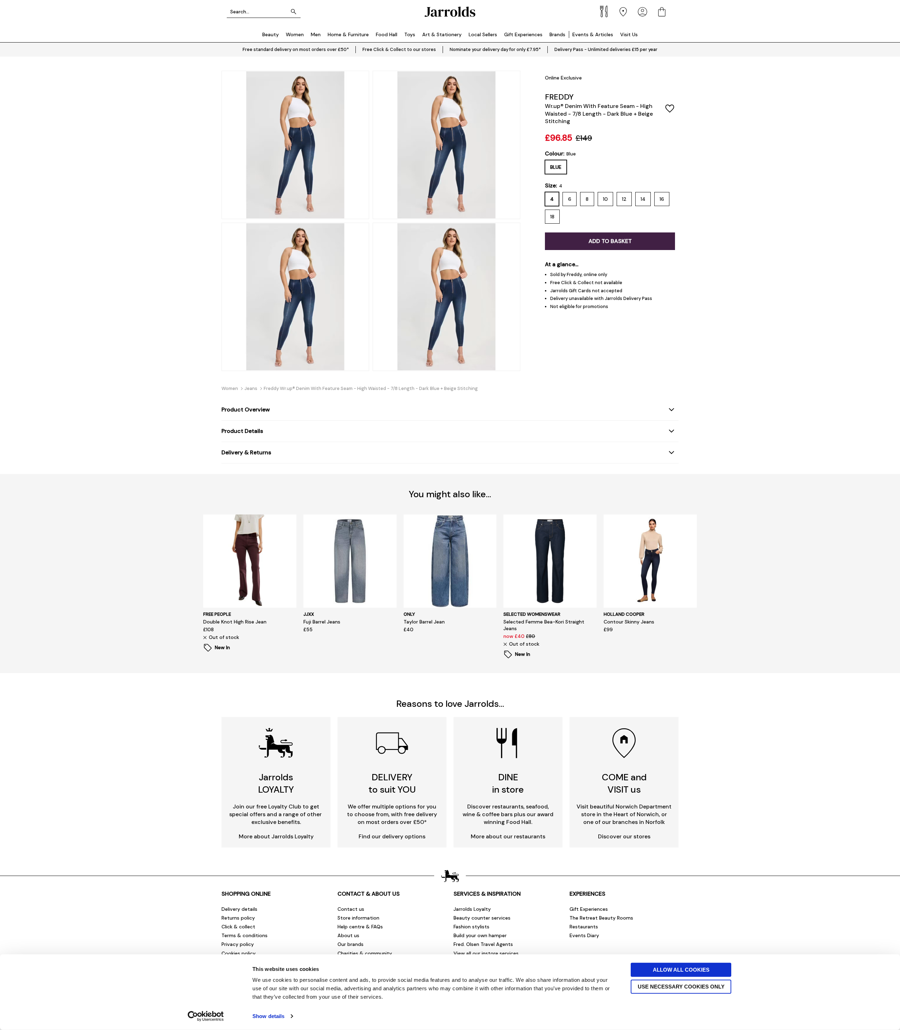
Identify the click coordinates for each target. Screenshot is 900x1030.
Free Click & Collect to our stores (399, 49)
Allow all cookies (681, 970)
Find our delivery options (392, 836)
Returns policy (238, 918)
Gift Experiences (523, 34)
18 (552, 216)
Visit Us (629, 34)
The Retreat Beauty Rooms (601, 918)
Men (316, 34)
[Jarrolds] (450, 12)
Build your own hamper (480, 935)
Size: (553, 185)
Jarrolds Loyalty (472, 909)
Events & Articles (592, 34)
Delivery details (239, 909)
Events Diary (584, 935)
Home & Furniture (348, 34)
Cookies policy (238, 953)
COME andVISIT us (624, 783)
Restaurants (584, 926)
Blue (555, 167)
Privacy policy (237, 944)
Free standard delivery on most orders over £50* (296, 49)
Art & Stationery (442, 34)
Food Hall (386, 34)
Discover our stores (624, 836)
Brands (557, 34)
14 (643, 199)
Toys (409, 34)
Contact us (351, 909)
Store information (358, 918)
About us (348, 935)
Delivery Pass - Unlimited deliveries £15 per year (605, 49)
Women (295, 34)
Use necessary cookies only (681, 986)
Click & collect (238, 926)
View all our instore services (486, 953)
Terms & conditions (244, 935)
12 (624, 199)
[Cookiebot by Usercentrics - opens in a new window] (206, 1016)
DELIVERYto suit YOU (392, 783)
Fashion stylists (471, 926)
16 (662, 199)
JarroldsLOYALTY (276, 783)
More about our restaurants (508, 836)
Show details (268, 1016)
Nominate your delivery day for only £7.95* (495, 49)
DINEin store (508, 783)
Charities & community (365, 953)
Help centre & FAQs (360, 926)
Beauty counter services (482, 918)
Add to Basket (610, 241)
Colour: (560, 153)
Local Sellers (483, 34)
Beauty (270, 34)
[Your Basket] (662, 12)
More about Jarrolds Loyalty (276, 836)
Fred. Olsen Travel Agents (483, 944)
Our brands (351, 944)
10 (605, 199)
